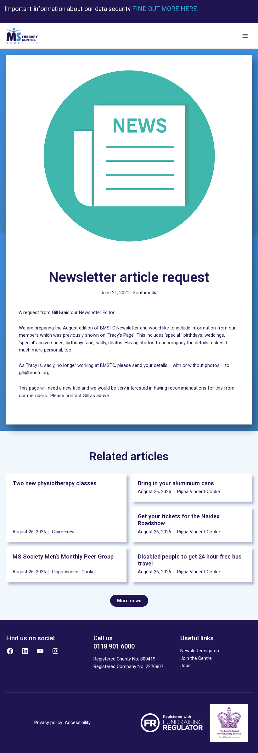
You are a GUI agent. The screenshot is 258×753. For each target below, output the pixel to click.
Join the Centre (196, 658)
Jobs (185, 665)
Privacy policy (48, 722)
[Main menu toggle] (245, 36)
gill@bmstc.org (34, 372)
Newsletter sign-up (199, 651)
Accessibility (78, 722)
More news (129, 601)
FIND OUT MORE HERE (164, 9)
